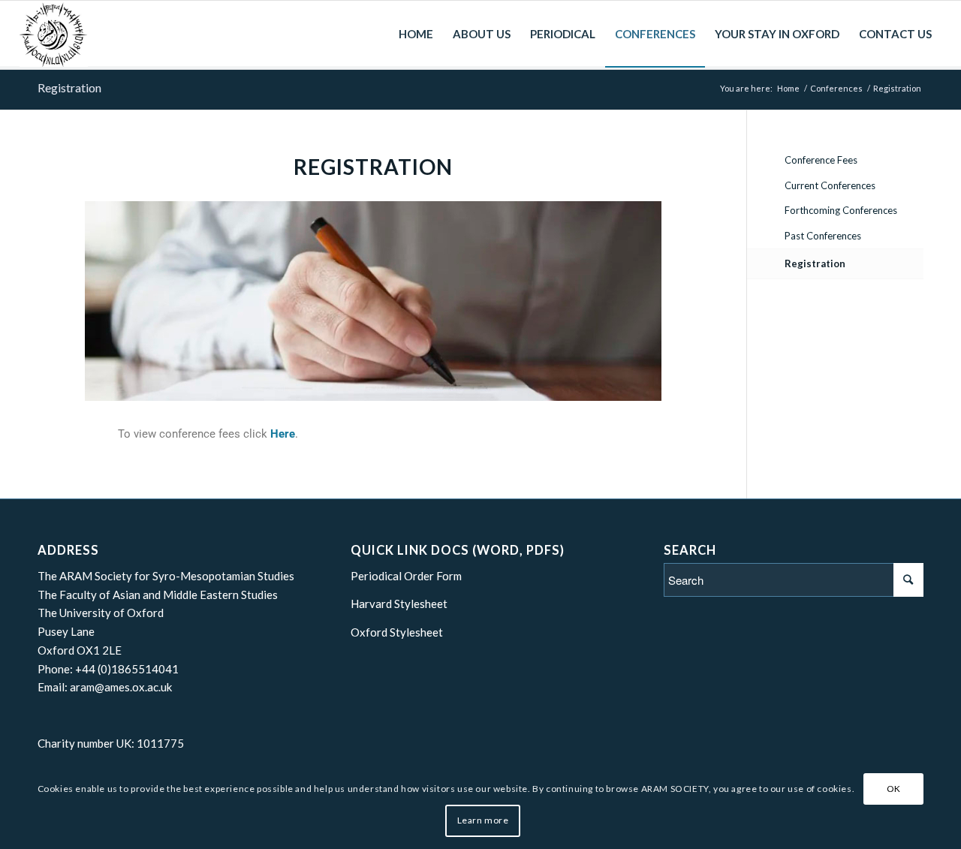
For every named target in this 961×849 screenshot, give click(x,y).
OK (894, 788)
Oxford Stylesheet (397, 632)
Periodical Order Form (406, 576)
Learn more (483, 820)
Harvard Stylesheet (399, 603)
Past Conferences (823, 236)
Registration (69, 87)
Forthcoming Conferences (841, 210)
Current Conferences (830, 185)
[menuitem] (416, 34)
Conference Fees (821, 160)
